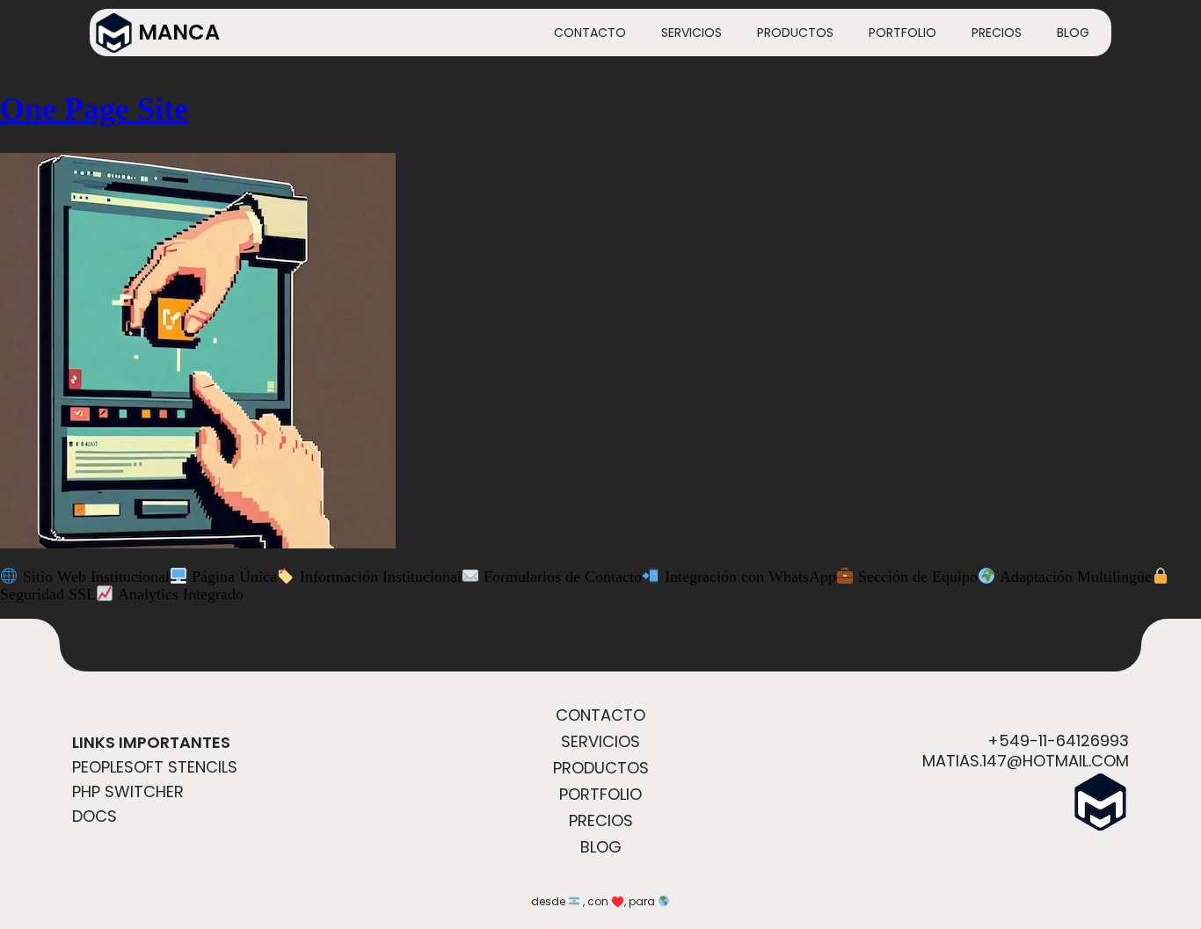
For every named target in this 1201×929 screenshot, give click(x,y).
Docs (94, 816)
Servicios (691, 32)
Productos (795, 32)
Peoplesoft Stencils (154, 767)
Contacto (590, 32)
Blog (1073, 32)
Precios (997, 32)
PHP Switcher (128, 791)
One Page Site (94, 109)
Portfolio (902, 32)
